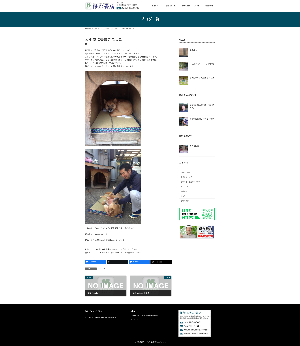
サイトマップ (135, 319)
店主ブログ (101, 269)
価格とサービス (186, 177)
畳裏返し (193, 50)
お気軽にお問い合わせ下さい (202, 119)
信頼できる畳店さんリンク (190, 182)
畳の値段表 (194, 146)
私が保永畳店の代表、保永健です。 (202, 106)
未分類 (183, 196)
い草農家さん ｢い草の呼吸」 (202, 64)
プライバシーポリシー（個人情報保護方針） (145, 315)
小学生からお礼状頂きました (202, 77)
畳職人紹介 (185, 201)
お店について (185, 172)
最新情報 (184, 191)
